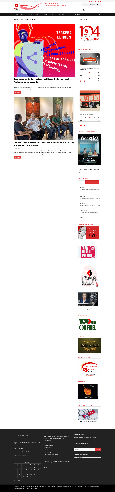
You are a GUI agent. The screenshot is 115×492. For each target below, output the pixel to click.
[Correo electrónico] (100, 1)
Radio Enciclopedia (48, 452)
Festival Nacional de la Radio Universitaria (24, 451)
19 (38, 472)
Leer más (18, 92)
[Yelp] (97, 1)
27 (15, 476)
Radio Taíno (46, 449)
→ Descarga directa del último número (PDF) (88, 169)
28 (19, 476)
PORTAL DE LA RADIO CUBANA (51, 3)
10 (31, 469)
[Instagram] (94, 1)
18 (34, 472)
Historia (69, 14)
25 (34, 474)
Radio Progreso (47, 447)
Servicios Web (37, 1)
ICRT (35, 488)
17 (31, 472)
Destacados (29, 14)
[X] (92, 1)
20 (15, 474)
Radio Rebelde (47, 440)
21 (19, 474)
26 (38, 474)
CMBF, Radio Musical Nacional (51, 454)
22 (23, 474)
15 (23, 472)
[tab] (82, 182)
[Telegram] (99, 1)
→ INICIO (16, 14)
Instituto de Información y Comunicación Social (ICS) (56, 436)
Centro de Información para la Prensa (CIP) (54, 438)
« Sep (15, 480)
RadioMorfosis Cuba (18, 439)
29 (23, 476)
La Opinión (45, 14)
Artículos (61, 14)
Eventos (77, 14)
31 (31, 476)
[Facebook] (88, 1)
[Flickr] (95, 1)
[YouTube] (90, 1)
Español (81, 19)
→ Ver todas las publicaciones (85, 172)
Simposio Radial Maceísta (20, 455)
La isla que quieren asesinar (85, 192)
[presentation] (82, 182)
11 (34, 469)
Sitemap (22, 1)
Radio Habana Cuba (49, 445)
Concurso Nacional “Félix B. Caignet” (22, 435)
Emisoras (22, 14)
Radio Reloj (46, 443)
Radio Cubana (30, 488)
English (86, 19)
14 (19, 472)
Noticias (37, 14)
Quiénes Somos (29, 1)
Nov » (18, 480)
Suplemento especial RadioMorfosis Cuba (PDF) (89, 400)
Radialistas (53, 14)
